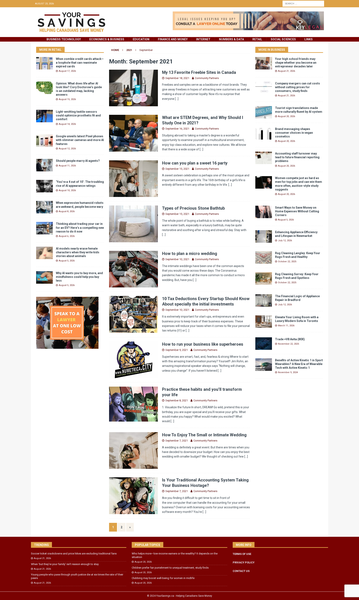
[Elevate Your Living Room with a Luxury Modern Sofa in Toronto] (263, 321)
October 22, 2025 (287, 261)
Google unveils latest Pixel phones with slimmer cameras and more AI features (80, 140)
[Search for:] (303, 3)
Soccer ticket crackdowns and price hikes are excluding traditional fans (74, 553)
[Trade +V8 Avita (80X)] (263, 343)
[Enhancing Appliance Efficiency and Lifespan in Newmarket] (263, 236)
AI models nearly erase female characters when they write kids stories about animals (77, 252)
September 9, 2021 (176, 349)
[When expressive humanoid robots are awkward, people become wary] (44, 207)
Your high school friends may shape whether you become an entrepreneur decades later (295, 62)
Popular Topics (147, 545)
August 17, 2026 (67, 71)
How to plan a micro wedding (189, 253)
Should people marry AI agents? (78, 160)
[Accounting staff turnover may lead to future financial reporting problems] (263, 158)
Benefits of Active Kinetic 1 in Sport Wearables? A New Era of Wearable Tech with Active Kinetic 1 (299, 364)
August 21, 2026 (286, 71)
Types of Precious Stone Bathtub (193, 208)
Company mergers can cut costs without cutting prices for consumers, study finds (297, 87)
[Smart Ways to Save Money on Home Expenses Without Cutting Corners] (263, 212)
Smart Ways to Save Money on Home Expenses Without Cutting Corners (297, 211)
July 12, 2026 (285, 240)
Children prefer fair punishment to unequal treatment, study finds (170, 567)
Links (308, 39)
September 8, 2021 (176, 400)
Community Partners (207, 78)
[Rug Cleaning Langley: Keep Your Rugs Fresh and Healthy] (263, 257)
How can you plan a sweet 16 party (194, 163)
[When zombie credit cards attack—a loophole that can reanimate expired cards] (44, 63)
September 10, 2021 (177, 259)
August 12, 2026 (67, 148)
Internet (203, 39)
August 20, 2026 (286, 116)
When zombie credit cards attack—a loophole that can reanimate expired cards (80, 62)
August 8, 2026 (67, 211)
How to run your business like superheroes (202, 344)
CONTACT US (241, 571)
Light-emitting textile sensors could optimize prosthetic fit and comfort (78, 115)
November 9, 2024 (288, 372)
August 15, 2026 (67, 99)
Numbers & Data (231, 39)
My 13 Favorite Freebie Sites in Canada (199, 72)
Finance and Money (173, 39)
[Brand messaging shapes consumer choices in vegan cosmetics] (263, 133)
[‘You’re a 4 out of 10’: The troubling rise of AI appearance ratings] (44, 186)
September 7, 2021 (176, 440)
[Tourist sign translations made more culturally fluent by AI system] (263, 112)
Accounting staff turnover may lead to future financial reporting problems (297, 157)
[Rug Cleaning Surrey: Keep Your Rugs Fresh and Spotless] (263, 278)
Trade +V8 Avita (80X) (290, 339)
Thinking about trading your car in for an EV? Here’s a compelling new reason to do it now (80, 227)
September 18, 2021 (177, 78)
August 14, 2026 (67, 124)
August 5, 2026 (67, 260)
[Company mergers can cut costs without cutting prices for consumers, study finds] (263, 88)
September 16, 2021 (177, 128)
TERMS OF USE (242, 553)
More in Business (271, 49)
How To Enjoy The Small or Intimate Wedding (204, 434)
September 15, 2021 (177, 168)
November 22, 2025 (288, 344)
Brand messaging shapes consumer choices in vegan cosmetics (294, 132)
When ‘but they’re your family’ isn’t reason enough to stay (65, 564)
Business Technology (64, 39)
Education (141, 39)
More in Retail (50, 49)
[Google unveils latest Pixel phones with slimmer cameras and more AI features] (44, 140)
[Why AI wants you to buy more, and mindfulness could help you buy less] (44, 277)
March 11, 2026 (286, 325)
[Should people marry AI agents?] (44, 165)
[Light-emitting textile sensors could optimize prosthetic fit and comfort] (44, 116)
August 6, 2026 (67, 236)
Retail (257, 39)
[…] (176, 98)
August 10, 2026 (67, 190)
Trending (41, 545)
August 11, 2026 (67, 165)
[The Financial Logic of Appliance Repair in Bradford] (263, 300)
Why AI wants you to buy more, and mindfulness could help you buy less (79, 276)
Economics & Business (106, 39)
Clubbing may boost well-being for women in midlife (163, 578)
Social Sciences (283, 39)
